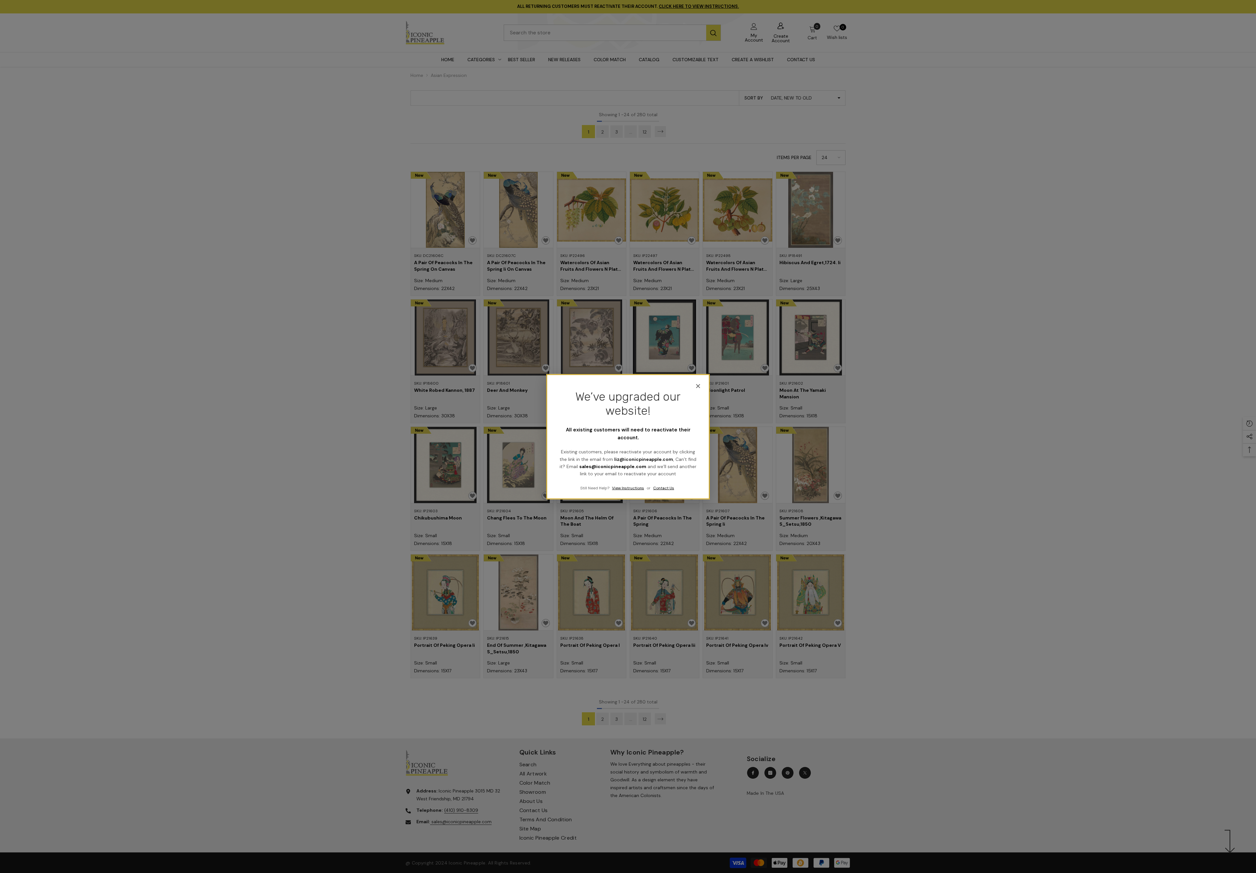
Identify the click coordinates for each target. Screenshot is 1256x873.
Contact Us (663, 487)
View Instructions (628, 487)
